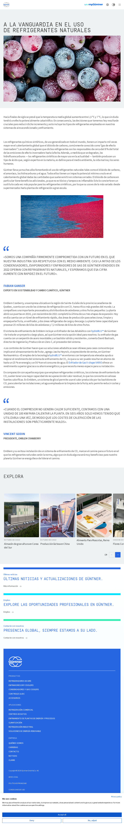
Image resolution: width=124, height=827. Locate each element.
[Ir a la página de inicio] (6, 4)
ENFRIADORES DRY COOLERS (21, 685)
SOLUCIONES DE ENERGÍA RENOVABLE (25, 731)
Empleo (6, 612)
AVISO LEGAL (13, 777)
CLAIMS (12, 760)
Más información (10, 586)
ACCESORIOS (14, 698)
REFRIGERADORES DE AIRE (20, 681)
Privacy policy (116, 796)
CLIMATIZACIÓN (15, 722)
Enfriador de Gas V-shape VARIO (85, 362)
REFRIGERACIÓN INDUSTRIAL (21, 727)
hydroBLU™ (97, 331)
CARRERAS (13, 747)
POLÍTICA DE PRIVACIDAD (17, 783)
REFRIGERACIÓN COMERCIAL (21, 710)
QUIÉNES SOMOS (16, 743)
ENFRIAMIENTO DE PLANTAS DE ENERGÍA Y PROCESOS (32, 718)
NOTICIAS (13, 756)
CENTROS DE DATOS (17, 714)
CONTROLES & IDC (17, 694)
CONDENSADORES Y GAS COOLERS (24, 689)
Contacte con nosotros (13, 637)
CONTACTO (14, 751)
